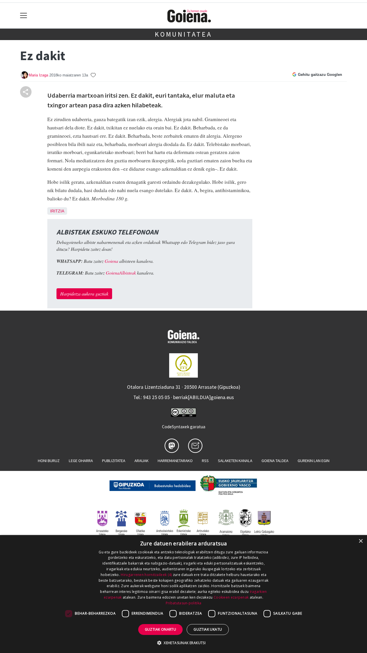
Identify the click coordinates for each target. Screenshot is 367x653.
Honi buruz (49, 460)
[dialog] (183, 594)
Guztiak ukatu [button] (208, 629)
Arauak (141, 460)
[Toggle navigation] (23, 16)
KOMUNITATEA (183, 34)
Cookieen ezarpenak (231, 597)
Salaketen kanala (235, 460)
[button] (183, 642)
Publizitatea (113, 460)
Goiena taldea (274, 460)
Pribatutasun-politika (183, 603)
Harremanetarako (175, 460)
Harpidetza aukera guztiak (84, 294)
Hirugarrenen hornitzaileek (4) (146, 574)
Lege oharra (81, 460)
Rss (205, 460)
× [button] (360, 541)
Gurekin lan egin (313, 460)
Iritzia (57, 211)
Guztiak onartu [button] (160, 629)
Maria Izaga (38, 75)
